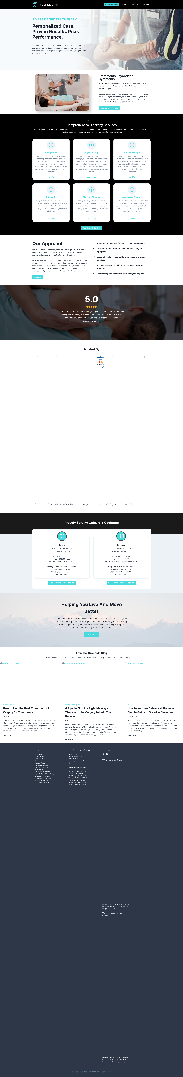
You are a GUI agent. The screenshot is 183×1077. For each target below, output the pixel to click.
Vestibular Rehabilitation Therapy (45, 774)
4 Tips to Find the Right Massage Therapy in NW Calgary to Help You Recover (88, 712)
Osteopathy (38, 761)
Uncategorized (70, 705)
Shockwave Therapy (41, 765)
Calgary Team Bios (74, 754)
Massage (80, 705)
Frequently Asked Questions (77, 761)
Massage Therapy (40, 763)
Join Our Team (73, 758)
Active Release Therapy (42, 772)
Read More (8, 735)
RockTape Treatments (42, 782)
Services (37, 750)
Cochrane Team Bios (75, 756)
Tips (129, 705)
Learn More (51, 177)
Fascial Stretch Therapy (42, 776)
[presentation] (29, 681)
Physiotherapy (39, 756)
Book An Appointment (111, 4)
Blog (69, 763)
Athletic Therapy (40, 758)
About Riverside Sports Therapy (79, 750)
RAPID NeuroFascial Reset (43, 778)
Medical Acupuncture (41, 767)
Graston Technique (41, 780)
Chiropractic (38, 754)
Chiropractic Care (9, 705)
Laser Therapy (39, 769)
